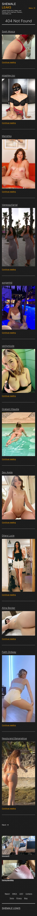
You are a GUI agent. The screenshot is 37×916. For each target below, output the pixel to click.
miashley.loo (8, 75)
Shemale (9, 5)
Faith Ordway (9, 652)
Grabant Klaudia (10, 409)
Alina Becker (8, 608)
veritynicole (8, 345)
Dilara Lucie (8, 535)
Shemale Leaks (11, 908)
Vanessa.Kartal (10, 204)
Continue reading (9, 62)
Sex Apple (7, 472)
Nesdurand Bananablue (14, 738)
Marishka (6, 136)
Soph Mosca (8, 31)
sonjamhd (7, 282)
